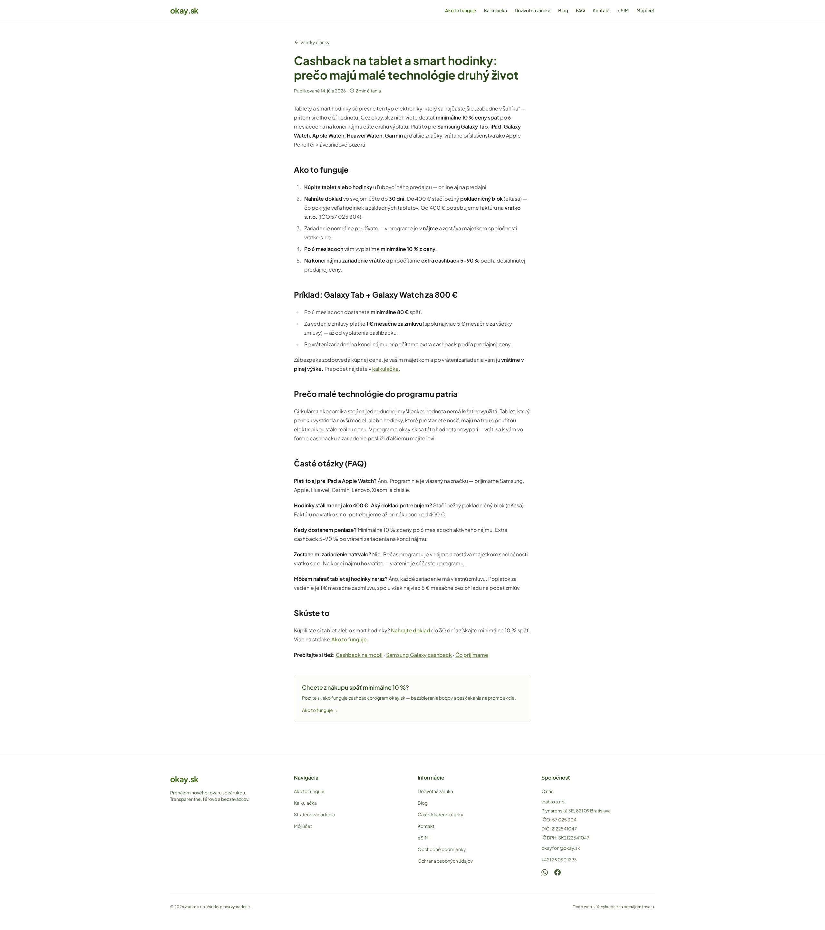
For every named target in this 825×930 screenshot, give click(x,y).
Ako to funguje (460, 10)
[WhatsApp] (544, 872)
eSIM (623, 10)
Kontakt (601, 10)
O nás (547, 791)
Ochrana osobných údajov (445, 861)
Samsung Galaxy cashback (419, 654)
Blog (563, 10)
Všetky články (315, 42)
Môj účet (645, 10)
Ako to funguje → (320, 710)
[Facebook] (557, 872)
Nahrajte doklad (410, 630)
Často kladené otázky (440, 814)
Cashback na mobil (359, 654)
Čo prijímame (471, 654)
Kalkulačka (495, 10)
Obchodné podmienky (442, 849)
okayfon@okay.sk (560, 848)
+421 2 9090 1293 (559, 859)
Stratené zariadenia (314, 814)
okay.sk (184, 10)
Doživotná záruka (532, 10)
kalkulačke (385, 368)
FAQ (580, 10)
